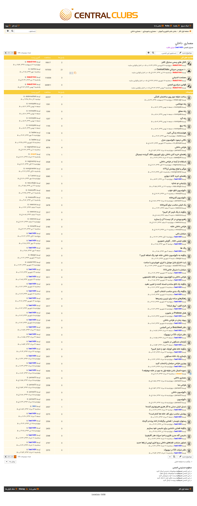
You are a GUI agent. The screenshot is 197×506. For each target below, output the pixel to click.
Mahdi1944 (177, 65)
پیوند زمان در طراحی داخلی (174, 320)
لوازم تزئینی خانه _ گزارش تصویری (172, 241)
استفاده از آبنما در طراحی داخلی (173, 161)
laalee (179, 136)
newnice (178, 208)
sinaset (33, 154)
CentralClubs (96, 494)
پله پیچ (183, 125)
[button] (5, 52)
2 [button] (12, 53)
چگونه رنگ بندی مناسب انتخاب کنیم (170, 291)
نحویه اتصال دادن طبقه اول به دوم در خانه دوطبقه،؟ (164, 370)
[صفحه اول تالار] (98, 14)
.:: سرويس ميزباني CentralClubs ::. (170, 69)
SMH (34, 406)
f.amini (33, 175)
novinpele (178, 107)
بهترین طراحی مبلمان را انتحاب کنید (171, 363)
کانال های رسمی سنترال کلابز (174, 62)
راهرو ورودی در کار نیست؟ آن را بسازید (170, 219)
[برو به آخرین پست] (26, 62)
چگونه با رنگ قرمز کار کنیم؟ (174, 212)
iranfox (33, 69)
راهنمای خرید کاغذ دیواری (175, 176)
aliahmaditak (31, 96)
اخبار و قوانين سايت (134, 65)
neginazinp (177, 164)
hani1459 (179, 47)
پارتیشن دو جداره (179, 183)
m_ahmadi (177, 143)
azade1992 (177, 265)
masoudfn (32, 190)
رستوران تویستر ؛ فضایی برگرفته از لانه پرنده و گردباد (164, 421)
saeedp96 (178, 157)
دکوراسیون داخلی (178, 392)
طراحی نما (182, 385)
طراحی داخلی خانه (178, 226)
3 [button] (8, 53)
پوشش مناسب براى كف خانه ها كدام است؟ (167, 414)
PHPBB (103, 494)
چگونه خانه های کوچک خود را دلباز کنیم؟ (168, 349)
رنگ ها (183, 248)
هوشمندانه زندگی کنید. (176, 133)
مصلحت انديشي (179, 77)
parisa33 (178, 150)
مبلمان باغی (181, 233)
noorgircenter (176, 172)
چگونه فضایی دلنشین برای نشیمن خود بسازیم (166, 428)
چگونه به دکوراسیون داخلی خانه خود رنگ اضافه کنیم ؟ (163, 255)
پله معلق (182, 111)
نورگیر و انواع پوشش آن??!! (174, 169)
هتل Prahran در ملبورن (175, 313)
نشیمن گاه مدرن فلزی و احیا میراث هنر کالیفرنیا (165, 435)
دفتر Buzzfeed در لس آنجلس (173, 327)
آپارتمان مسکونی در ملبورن (174, 342)
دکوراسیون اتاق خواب (177, 190)
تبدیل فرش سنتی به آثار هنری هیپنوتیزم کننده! (166, 406)
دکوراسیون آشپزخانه (177, 197)
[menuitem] (176, 26)
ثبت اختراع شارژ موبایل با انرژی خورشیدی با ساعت (165, 262)
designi (179, 258)
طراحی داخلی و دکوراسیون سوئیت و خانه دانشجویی (164, 277)
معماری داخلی (180, 378)
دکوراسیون (181, 399)
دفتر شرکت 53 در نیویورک (175, 334)
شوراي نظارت (170, 47)
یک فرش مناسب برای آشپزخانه (173, 205)
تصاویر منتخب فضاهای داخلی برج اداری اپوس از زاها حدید (161, 442)
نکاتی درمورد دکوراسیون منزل (173, 140)
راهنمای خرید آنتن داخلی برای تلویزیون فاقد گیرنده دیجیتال (161, 154)
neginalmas (31, 147)
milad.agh (178, 100)
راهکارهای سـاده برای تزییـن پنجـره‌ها (171, 298)
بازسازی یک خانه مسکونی (175, 356)
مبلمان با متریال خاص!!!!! (174, 270)
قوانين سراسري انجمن (177, 84)
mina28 (179, 193)
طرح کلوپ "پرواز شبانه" (176, 306)
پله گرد (183, 118)
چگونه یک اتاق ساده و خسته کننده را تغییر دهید (165, 284)
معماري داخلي (184, 43)
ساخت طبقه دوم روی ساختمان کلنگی (170, 97)
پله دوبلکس (181, 104)
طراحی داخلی (180, 147)
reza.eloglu (177, 186)
